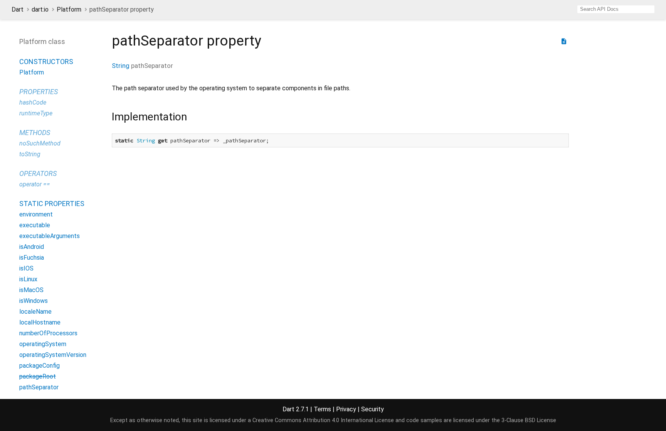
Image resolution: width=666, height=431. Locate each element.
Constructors (46, 61)
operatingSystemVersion (52, 354)
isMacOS (31, 290)
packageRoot (37, 376)
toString (29, 154)
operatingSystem (42, 344)
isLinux (28, 279)
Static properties (51, 203)
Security (372, 409)
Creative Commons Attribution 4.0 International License (323, 420)
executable (34, 225)
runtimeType (35, 113)
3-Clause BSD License (528, 420)
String (121, 65)
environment (36, 214)
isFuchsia (31, 257)
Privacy (346, 409)
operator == (34, 184)
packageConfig (39, 365)
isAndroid (31, 246)
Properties (38, 92)
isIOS (26, 268)
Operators (38, 173)
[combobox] (615, 9)
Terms (322, 409)
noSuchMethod (40, 143)
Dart (18, 9)
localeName (35, 311)
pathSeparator (39, 387)
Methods (34, 132)
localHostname (40, 322)
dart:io (40, 9)
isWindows (33, 300)
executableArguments (49, 236)
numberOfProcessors (48, 333)
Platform (69, 9)
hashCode (32, 102)
